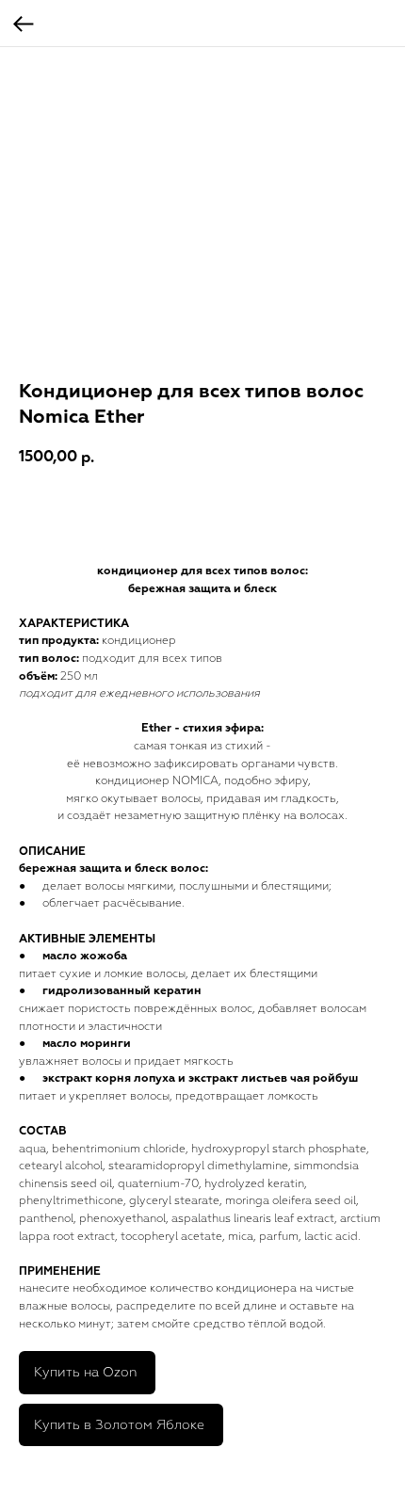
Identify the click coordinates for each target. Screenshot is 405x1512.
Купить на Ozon (85, 1372)
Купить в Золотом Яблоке (119, 1425)
